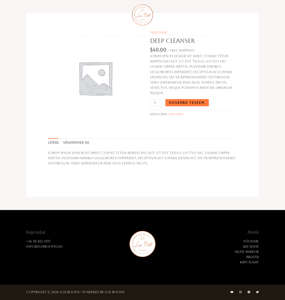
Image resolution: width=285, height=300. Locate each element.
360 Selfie (111, 35)
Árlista (171, 35)
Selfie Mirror (142, 35)
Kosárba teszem (187, 103)
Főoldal (85, 35)
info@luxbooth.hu (44, 246)
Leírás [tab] (53, 142)
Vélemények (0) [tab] (76, 142)
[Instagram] (240, 292)
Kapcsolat (198, 35)
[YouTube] (232, 292)
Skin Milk (175, 114)
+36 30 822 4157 (38, 241)
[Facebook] (249, 292)
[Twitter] (257, 292)
